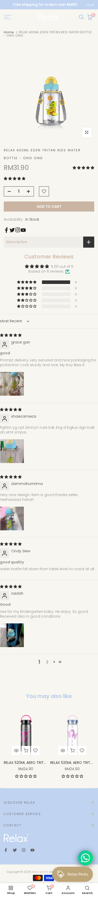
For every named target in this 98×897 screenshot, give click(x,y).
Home (9, 32)
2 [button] (47, 661)
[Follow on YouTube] (23, 230)
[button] (83, 167)
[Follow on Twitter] (12, 230)
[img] (11, 335)
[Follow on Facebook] (6, 230)
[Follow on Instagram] (17, 229)
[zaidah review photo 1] (12, 635)
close (90, 4)
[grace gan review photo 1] (12, 384)
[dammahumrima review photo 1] (12, 518)
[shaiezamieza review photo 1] (12, 451)
